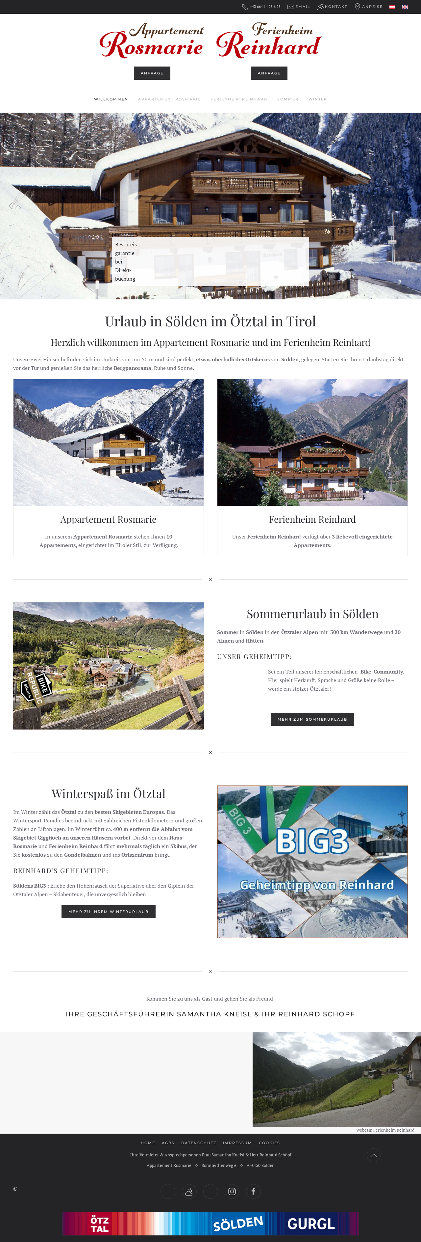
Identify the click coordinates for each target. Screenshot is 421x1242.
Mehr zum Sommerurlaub (312, 719)
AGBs (168, 1143)
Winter (318, 99)
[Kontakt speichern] (210, 1191)
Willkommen (111, 99)
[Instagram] (232, 1191)
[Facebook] (253, 1191)
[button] (10, 206)
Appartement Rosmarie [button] (169, 99)
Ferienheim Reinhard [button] (238, 99)
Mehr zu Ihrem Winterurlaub (108, 911)
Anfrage (152, 73)
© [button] (15, 1188)
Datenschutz (198, 1143)
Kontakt (336, 6)
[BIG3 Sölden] (312, 862)
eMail (302, 6)
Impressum (237, 1143)
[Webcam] (168, 1191)
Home (148, 1143)
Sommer (288, 99)
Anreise (372, 6)
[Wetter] (189, 1191)
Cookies (269, 1143)
